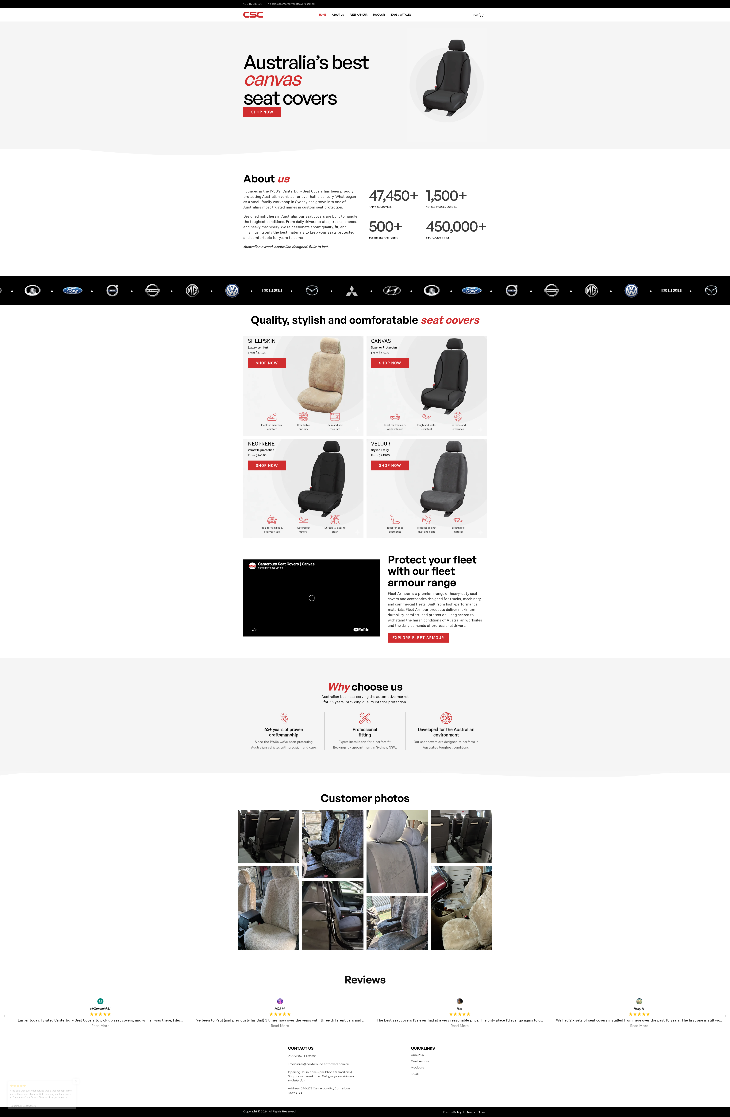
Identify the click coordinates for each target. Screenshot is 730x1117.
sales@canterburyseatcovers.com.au (293, 4)
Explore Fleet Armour (418, 637)
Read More (95, 1025)
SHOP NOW (262, 112)
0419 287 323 (254, 4)
